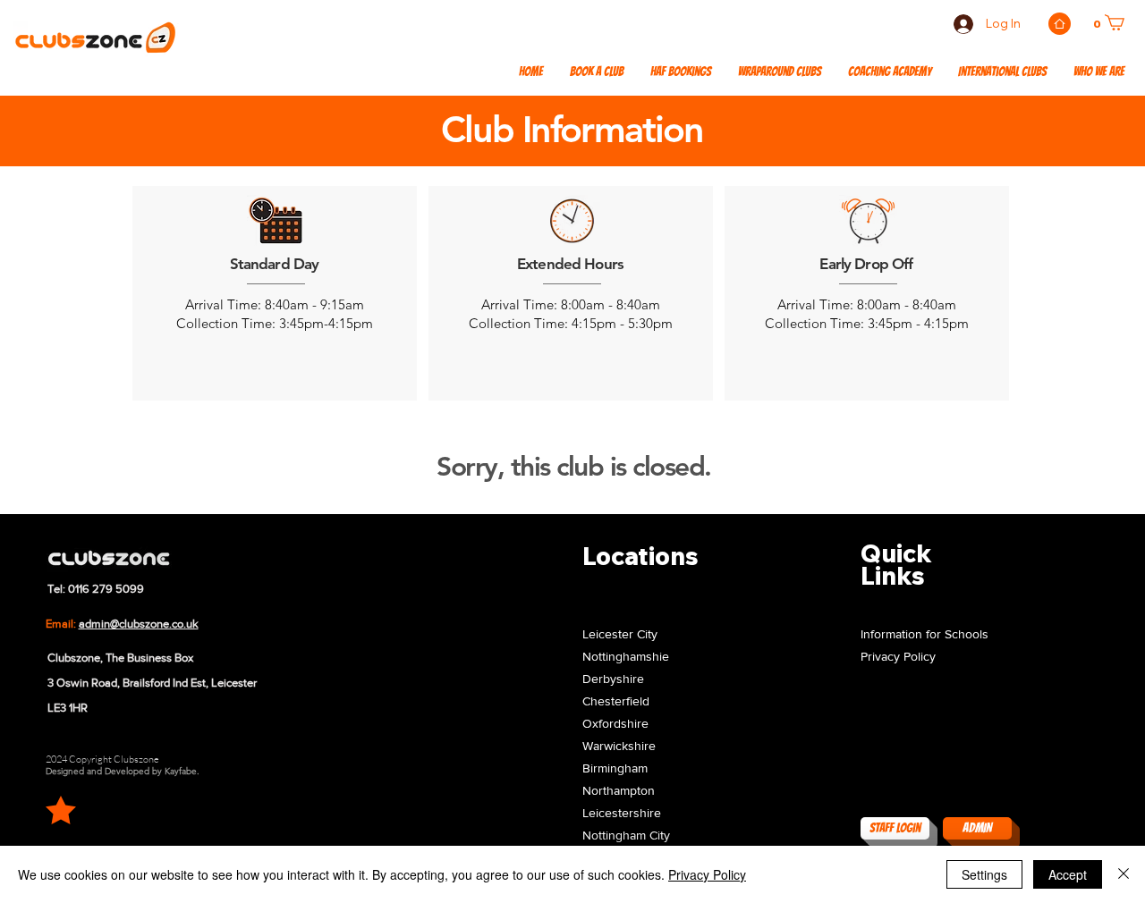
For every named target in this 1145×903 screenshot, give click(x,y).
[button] (1002, 72)
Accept (1067, 874)
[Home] (1059, 24)
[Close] (1123, 874)
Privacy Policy (707, 874)
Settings (984, 874)
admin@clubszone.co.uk (139, 623)
